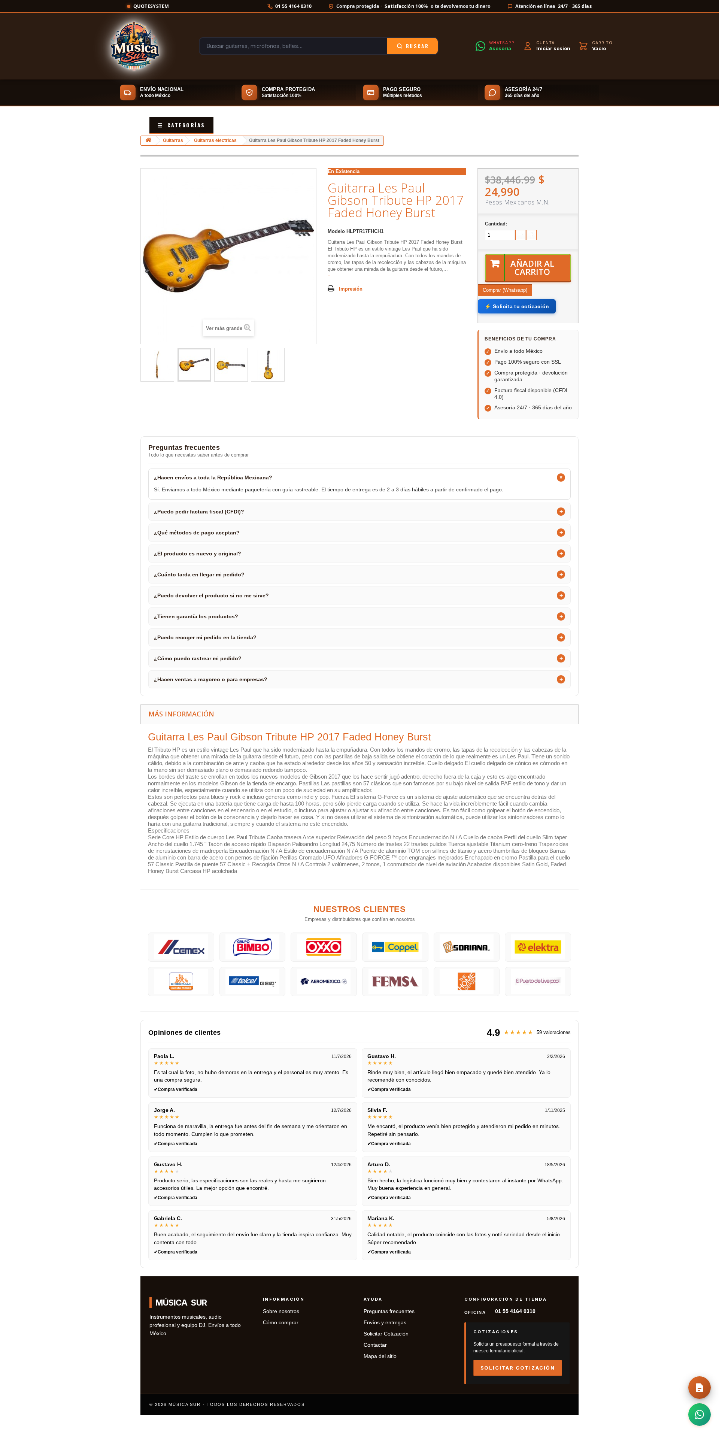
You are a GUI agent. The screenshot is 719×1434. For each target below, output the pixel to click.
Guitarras (173, 140)
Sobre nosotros (281, 1311)
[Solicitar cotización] (699, 1387)
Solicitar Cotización (386, 1334)
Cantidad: (496, 224)
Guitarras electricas (215, 140)
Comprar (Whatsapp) (505, 290)
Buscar (417, 46)
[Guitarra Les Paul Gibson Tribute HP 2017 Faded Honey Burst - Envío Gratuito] (157, 364)
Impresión (350, 289)
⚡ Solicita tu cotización (517, 306)
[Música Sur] (134, 46)
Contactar (375, 1345)
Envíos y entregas (385, 1322)
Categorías (181, 125)
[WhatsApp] (699, 1414)
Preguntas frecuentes (389, 1311)
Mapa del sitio (380, 1356)
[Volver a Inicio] (148, 140)
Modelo (336, 231)
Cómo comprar (280, 1322)
